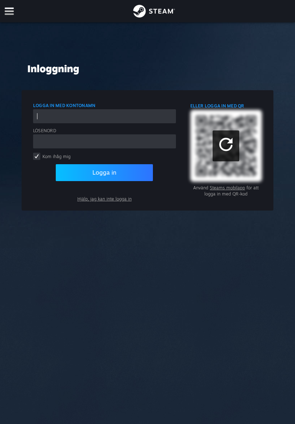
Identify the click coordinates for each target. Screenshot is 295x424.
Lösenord (44, 130)
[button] (226, 145)
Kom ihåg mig (56, 156)
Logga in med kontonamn (64, 105)
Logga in (104, 172)
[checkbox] (36, 156)
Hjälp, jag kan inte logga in (104, 199)
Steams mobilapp (227, 187)
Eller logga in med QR (217, 106)
